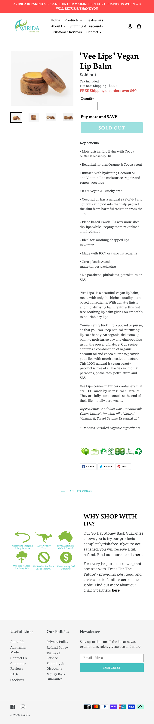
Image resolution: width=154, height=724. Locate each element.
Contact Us (18, 658)
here (138, 555)
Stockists (17, 680)
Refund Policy (57, 647)
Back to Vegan (80, 491)
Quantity (87, 98)
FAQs (14, 674)
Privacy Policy (57, 642)
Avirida (25, 715)
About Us (17, 642)
